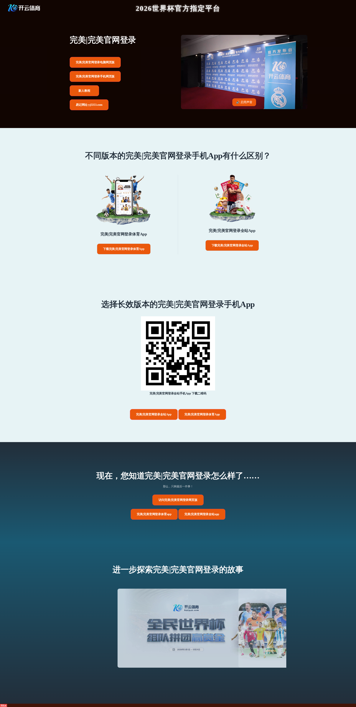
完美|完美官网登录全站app (201, 514)
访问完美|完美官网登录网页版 (178, 499)
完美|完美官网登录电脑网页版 (95, 62)
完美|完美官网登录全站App (154, 414)
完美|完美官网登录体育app (154, 514)
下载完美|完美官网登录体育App (123, 248)
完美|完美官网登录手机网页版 (95, 76)
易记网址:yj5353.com (89, 104)
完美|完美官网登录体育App (202, 414)
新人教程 (84, 90)
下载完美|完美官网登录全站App (232, 245)
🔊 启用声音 (244, 102)
